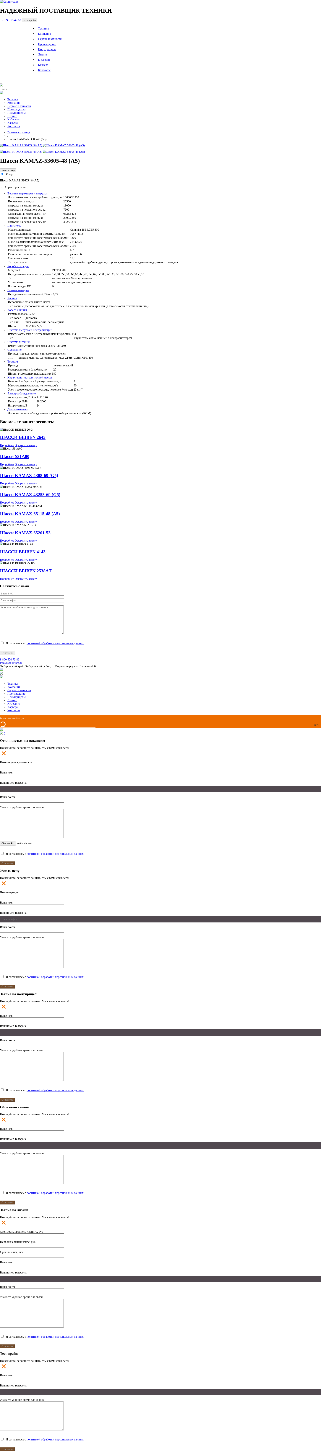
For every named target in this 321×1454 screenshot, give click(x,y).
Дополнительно (17, 409)
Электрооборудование (21, 393)
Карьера (43, 64)
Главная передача (18, 290)
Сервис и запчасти (50, 38)
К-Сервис (44, 59)
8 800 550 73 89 (9, 659)
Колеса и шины (17, 310)
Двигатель (14, 225)
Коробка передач (18, 266)
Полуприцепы (47, 49)
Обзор (8, 174)
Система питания (18, 341)
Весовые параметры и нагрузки (27, 193)
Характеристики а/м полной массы (29, 377)
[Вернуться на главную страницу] (9, 1)
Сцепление (14, 349)
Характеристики (15, 187)
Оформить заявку (26, 445)
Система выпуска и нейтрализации (29, 330)
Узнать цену (8, 170)
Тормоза (12, 361)
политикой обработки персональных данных (55, 643)
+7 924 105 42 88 (10, 20)
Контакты (44, 70)
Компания (44, 33)
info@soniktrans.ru (11, 662)
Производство (47, 44)
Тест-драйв (29, 20)
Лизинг (43, 54)
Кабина (12, 298)
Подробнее (7, 445)
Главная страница (18, 132)
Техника (43, 28)
